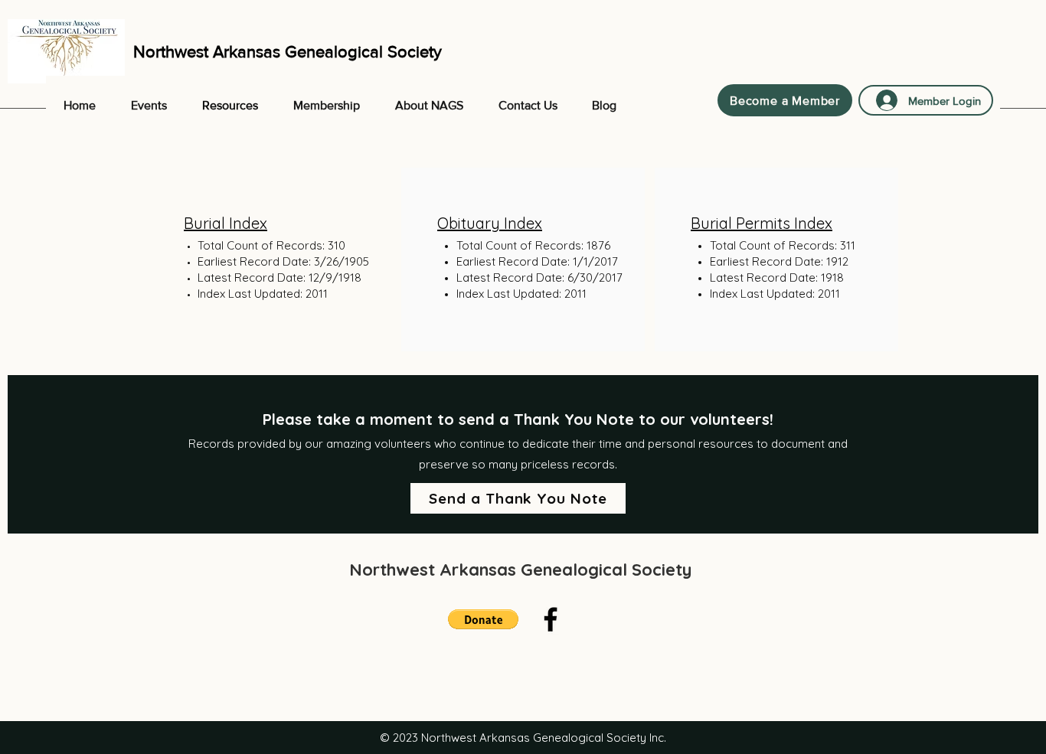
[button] (483, 619)
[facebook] (550, 619)
